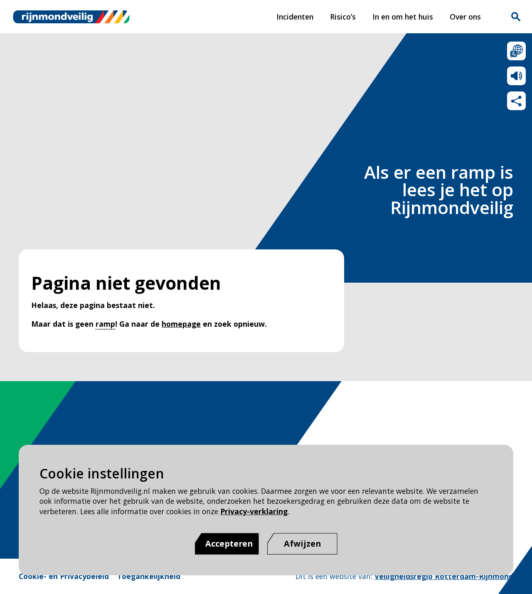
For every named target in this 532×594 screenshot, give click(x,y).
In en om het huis (402, 17)
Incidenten (294, 17)
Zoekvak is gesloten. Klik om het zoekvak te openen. (516, 16)
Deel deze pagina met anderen (516, 100)
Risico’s (343, 17)
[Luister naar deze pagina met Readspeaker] (516, 76)
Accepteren (229, 543)
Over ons (465, 17)
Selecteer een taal (516, 51)
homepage (181, 324)
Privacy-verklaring (254, 511)
